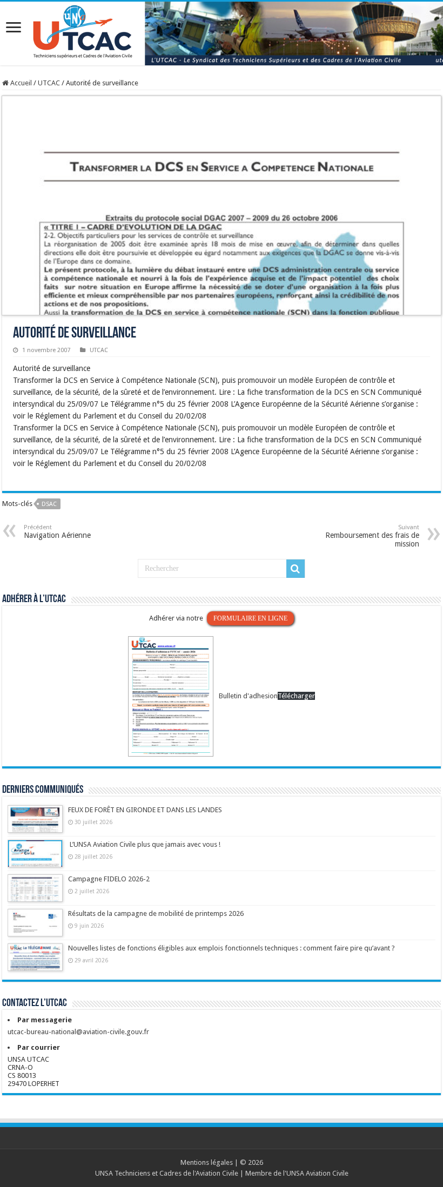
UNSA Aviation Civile (317, 1173)
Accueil (20, 83)
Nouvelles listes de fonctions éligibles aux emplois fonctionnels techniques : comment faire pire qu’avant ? (231, 948)
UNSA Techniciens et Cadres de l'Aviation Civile (166, 1173)
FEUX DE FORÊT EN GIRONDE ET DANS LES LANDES (145, 810)
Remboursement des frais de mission (372, 536)
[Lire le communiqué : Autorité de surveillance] (221, 205)
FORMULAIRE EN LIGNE (250, 618)
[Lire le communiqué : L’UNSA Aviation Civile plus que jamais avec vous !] (35, 858)
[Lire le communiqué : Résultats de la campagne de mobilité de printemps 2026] (35, 927)
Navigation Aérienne (57, 531)
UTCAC (49, 83)
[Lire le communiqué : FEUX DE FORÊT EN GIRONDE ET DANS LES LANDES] (35, 824)
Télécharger (296, 696)
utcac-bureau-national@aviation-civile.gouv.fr (78, 1032)
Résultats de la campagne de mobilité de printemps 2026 (156, 913)
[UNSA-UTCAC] (221, 33)
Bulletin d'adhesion (248, 696)
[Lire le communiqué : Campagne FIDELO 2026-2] (35, 893)
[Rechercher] (295, 568)
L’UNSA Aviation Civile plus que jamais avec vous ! (145, 844)
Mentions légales (206, 1162)
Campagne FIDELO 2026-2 (109, 879)
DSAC (49, 504)
